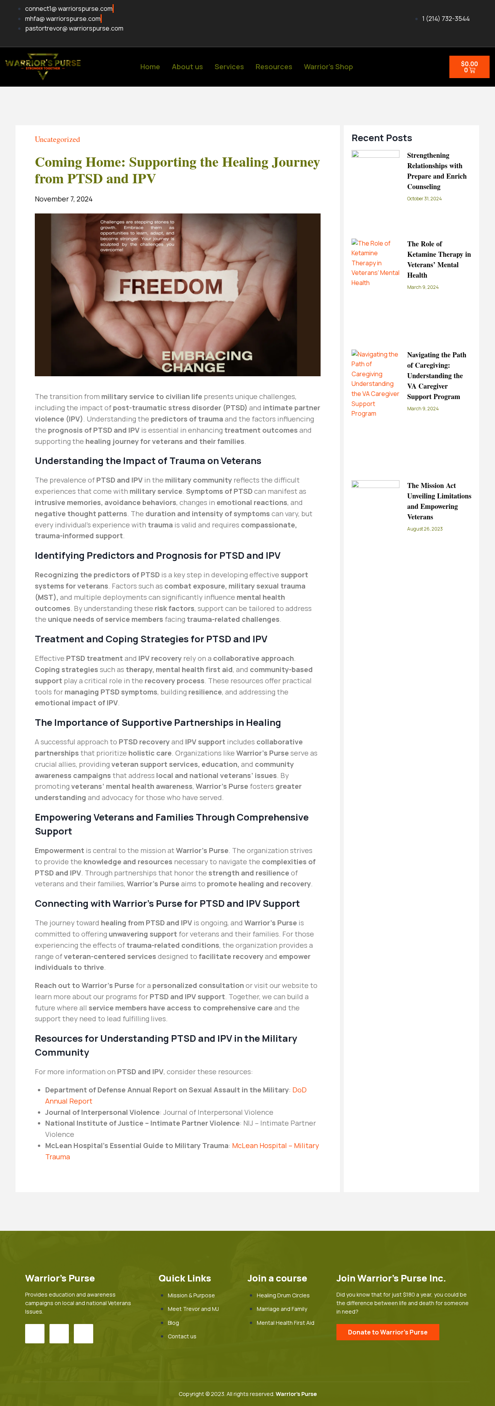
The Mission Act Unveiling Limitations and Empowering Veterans (439, 501)
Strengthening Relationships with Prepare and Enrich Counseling (437, 170)
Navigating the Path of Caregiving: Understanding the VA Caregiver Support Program (436, 375)
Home (150, 66)
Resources (274, 66)
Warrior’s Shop (328, 66)
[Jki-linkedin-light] (83, 1333)
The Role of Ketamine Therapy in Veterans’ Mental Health (439, 259)
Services (229, 66)
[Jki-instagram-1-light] (59, 1333)
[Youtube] (34, 1333)
